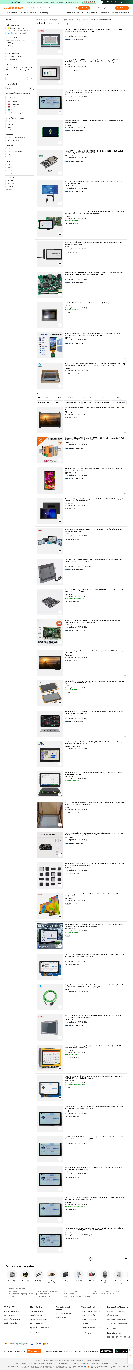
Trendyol (88, 1360)
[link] (130, 1350)
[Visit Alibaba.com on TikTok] (129, 1336)
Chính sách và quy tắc (37, 1333)
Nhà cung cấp (79, 39)
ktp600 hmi (87, 402)
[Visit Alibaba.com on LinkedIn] (112, 1336)
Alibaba (37, 20)
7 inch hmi (58, 402)
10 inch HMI (87, 397)
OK (31, 78)
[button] (76, 8)
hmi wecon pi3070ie (43, 1296)
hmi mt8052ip (13, 1291)
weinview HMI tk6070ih (102, 402)
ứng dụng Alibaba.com (90, 1351)
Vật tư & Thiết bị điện (50, 20)
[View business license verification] (85, 1367)
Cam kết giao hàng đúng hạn (39, 1319)
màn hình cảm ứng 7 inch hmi (103, 1294)
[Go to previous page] (86, 1259)
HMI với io (11, 1296)
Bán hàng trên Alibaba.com (115, 1311)
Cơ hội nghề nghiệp (10, 1323)
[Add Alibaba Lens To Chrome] (34, 1351)
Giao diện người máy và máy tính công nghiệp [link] (97, 20)
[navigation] (19, 640)
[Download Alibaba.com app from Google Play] (122, 1351)
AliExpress (37, 1360)
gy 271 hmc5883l (42, 1294)
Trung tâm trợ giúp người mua (90, 1311)
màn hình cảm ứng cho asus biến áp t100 (107, 397)
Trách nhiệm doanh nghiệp (12, 1319)
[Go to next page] (121, 1259)
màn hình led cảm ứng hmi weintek (105, 1291)
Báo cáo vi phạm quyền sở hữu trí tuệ (92, 1328)
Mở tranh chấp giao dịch (89, 1319)
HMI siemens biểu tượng (45, 397)
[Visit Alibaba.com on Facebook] (108, 1336)
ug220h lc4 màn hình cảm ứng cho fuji (68, 397)
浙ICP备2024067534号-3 (119, 1367)
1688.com (45, 1360)
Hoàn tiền (84, 1323)
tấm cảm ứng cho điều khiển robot (77, 1296)
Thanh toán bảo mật (36, 1311)
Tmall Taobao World (56, 1360)
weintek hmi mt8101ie (44, 402)
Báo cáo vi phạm (86, 1333)
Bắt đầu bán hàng (112, 1315)
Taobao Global (75, 1360)
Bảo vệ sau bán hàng (36, 1323)
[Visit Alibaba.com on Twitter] (117, 1336)
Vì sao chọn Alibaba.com (12, 1311)
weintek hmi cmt (70, 1291)
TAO (82, 1360)
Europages (96, 1360)
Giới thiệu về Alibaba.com (13, 1307)
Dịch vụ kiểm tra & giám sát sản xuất (40, 1328)
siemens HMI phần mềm (73, 402)
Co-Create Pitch (9, 1315)
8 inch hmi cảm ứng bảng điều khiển (21, 1294)
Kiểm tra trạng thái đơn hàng (116, 1319)
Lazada (66, 1360)
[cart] (104, 8)
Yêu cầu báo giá (61, 1317)
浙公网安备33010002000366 (100, 1367)
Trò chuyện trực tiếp (88, 1315)
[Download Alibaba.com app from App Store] (106, 1351)
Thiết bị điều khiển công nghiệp (70, 20)
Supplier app (57, 1351)
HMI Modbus (69, 1294)
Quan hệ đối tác (112, 1329)
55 (116, 1259)
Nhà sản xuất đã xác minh (64, 1313)
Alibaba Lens (12, 1351)
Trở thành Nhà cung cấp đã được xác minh (117, 1324)
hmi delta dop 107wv (119, 402)
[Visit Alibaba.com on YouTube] (125, 1336)
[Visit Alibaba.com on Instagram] (121, 1336)
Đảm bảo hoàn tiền (36, 1315)
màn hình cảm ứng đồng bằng (47, 1291)
